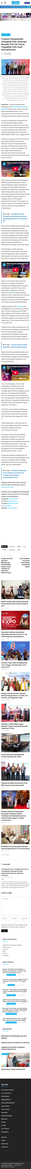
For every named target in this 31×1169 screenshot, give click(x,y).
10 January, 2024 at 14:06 (7, 877)
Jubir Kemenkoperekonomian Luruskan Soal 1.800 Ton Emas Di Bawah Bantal (15, 1019)
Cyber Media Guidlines (6, 1165)
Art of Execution (6, 34)
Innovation (4, 1112)
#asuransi (5, 949)
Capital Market (5, 1099)
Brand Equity (5, 1096)
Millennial (4, 1119)
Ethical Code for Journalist (8, 1166)
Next (7, 854)
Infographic (5, 1132)
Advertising (4, 1143)
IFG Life (19, 306)
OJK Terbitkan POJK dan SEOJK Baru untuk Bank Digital (24, 562)
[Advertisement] (15, 526)
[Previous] (4, 1073)
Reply (2, 879)
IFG (13, 293)
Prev (4, 854)
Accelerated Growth (11, 1013)
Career (3, 1140)
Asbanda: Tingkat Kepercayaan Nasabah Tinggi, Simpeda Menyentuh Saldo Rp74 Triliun (14, 726)
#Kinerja (5, 953)
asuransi (12, 546)
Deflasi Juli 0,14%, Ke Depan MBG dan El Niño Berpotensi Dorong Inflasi (14, 6)
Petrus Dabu (8, 54)
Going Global (5, 1106)
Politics (3, 1122)
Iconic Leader (5, 1109)
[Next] (7, 1073)
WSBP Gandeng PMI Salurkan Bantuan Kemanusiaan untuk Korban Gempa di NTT (14, 604)
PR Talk (3, 1125)
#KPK (4, 951)
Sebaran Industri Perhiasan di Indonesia (15, 1042)
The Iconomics (12, 508)
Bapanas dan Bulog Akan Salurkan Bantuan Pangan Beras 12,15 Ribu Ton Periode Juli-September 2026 (14, 695)
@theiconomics (12, 501)
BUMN (19, 546)
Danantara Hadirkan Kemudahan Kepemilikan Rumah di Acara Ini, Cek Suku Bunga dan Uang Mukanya (14, 634)
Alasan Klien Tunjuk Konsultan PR (13, 1069)
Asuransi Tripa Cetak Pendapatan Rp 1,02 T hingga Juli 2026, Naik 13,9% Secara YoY (14, 665)
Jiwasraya (12, 550)
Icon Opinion (5, 1128)
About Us (4, 1137)
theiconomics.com (7, 487)
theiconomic (7, 506)
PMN (18, 550)
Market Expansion (6, 1115)
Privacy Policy (17, 1165)
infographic (5, 1054)
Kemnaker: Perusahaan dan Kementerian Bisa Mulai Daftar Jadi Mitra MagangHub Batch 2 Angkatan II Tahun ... (15, 1010)
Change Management (7, 1103)
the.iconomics (13, 499)
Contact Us (4, 1147)
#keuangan (6, 955)
